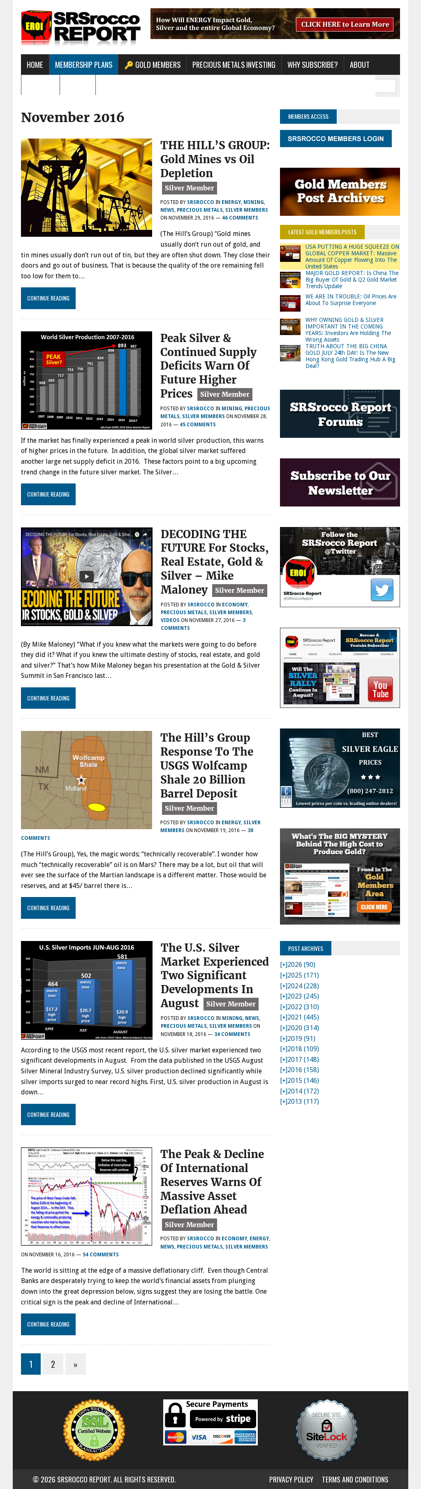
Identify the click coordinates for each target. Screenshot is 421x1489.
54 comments (101, 1255)
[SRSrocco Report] (81, 27)
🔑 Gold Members (152, 64)
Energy (231, 202)
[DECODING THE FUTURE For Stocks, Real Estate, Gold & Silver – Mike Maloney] (87, 620)
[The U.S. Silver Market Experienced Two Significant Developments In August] (87, 1034)
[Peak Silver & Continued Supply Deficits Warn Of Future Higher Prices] (86, 424)
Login (110, 84)
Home (35, 64)
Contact (40, 84)
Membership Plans (83, 64)
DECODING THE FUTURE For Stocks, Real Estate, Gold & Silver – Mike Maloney (215, 562)
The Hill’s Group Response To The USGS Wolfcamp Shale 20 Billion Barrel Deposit (206, 765)
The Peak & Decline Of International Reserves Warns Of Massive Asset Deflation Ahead (212, 1181)
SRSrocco (200, 202)
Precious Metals (200, 210)
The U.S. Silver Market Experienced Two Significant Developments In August (215, 975)
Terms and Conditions (355, 1479)
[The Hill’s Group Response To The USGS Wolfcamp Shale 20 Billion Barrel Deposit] (86, 824)
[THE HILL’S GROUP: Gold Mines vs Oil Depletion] (86, 232)
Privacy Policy (291, 1479)
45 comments (198, 425)
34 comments (232, 1034)
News (167, 210)
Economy (235, 605)
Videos (170, 620)
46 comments (240, 218)
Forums (78, 84)
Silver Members (246, 210)
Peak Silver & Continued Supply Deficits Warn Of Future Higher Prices (208, 365)
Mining (253, 202)
